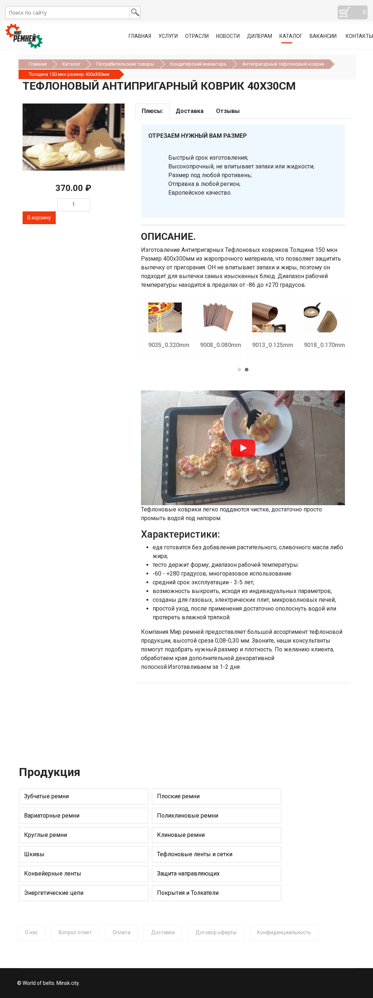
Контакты (359, 36)
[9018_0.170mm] (302, 317)
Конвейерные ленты (52, 873)
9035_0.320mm (168, 345)
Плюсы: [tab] (152, 111)
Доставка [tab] (190, 111)
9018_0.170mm (324, 345)
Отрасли (197, 36)
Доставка (163, 932)
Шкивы (34, 854)
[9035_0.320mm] (147, 317)
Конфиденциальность (284, 932)
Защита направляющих (188, 873)
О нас (31, 932)
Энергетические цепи (53, 892)
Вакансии (323, 36)
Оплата (121, 932)
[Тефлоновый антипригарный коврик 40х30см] (74, 137)
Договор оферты (216, 932)
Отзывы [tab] (228, 111)
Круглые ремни (45, 834)
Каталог (290, 36)
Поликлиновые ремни (187, 815)
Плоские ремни (178, 796)
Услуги (168, 36)
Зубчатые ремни (46, 796)
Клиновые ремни (181, 834)
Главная (140, 36)
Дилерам (259, 36)
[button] (239, 366)
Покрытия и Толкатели (188, 892)
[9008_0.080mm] (198, 317)
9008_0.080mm (220, 345)
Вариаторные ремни (51, 815)
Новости (228, 36)
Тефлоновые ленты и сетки (194, 854)
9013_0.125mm (272, 345)
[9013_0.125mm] (250, 317)
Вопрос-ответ (75, 932)
